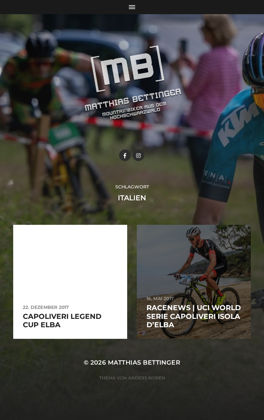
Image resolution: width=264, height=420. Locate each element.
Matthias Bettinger (144, 362)
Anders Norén (146, 377)
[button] (250, 9)
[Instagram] (138, 155)
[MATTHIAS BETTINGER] (132, 89)
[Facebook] (125, 155)
